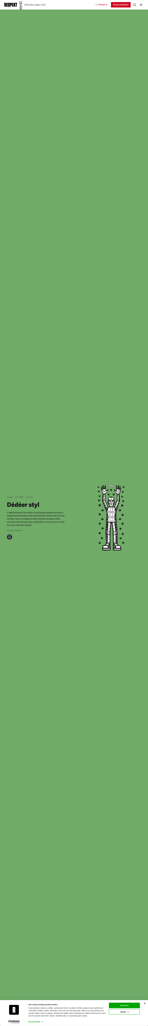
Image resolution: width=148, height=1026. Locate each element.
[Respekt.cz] (10, 5)
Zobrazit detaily (34, 1022)
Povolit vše (124, 1005)
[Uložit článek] (9, 537)
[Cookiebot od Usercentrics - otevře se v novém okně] (14, 1021)
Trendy (9, 497)
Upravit (123, 1012)
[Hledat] (134, 4)
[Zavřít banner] (144, 1003)
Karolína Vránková (14, 530)
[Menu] (141, 4)
